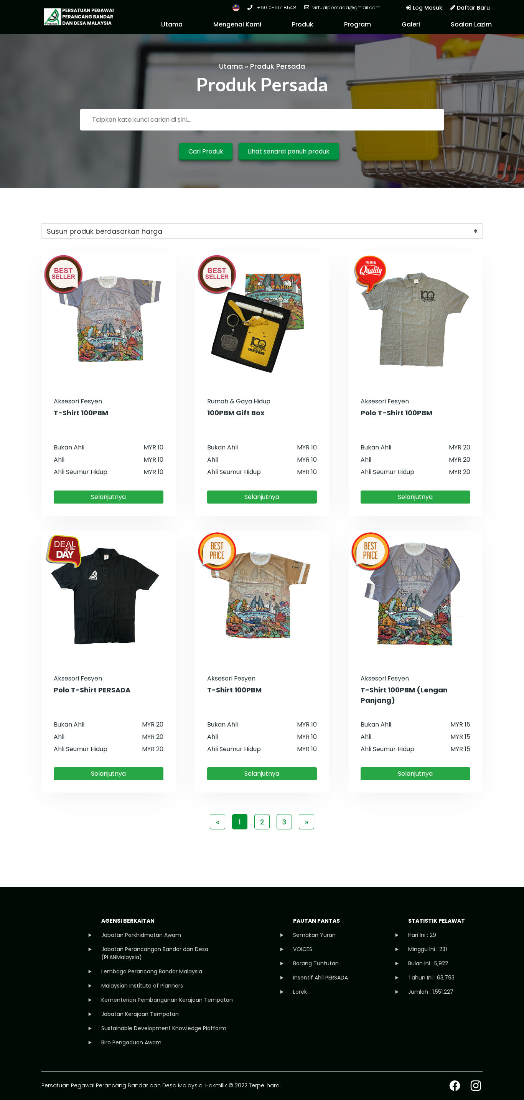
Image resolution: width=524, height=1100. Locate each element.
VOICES (302, 949)
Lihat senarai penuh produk (289, 151)
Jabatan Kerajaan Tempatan (140, 1014)
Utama (172, 24)
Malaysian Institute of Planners (142, 985)
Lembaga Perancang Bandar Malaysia (151, 971)
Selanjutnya (108, 496)
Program (357, 24)
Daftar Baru (472, 8)
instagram (476, 1085)
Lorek (300, 992)
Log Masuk (426, 8)
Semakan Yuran (314, 935)
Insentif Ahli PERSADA (320, 977)
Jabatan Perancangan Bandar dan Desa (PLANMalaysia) (154, 953)
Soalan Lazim (471, 24)
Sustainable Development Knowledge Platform (163, 1028)
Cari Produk (205, 151)
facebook (454, 1085)
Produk (302, 24)
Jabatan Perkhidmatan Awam (141, 935)
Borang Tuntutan (316, 963)
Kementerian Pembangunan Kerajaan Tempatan (167, 1000)
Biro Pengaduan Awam (131, 1042)
